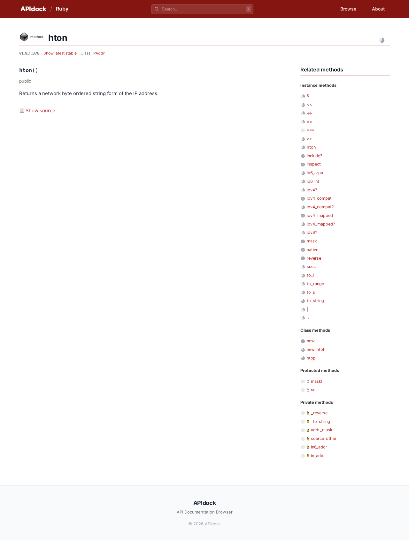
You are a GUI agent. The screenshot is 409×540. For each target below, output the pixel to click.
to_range (315, 283)
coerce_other (323, 438)
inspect (314, 164)
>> (309, 138)
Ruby (62, 8)
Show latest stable (60, 53)
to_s (311, 292)
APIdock (33, 9)
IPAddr (98, 53)
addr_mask (321, 429)
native (312, 249)
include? (314, 155)
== (309, 121)
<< (309, 104)
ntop (311, 358)
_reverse (319, 413)
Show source (40, 110)
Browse (348, 8)
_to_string (320, 421)
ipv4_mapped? (321, 224)
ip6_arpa (315, 172)
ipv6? (312, 232)
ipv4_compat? (320, 206)
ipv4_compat (319, 198)
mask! (316, 381)
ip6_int (313, 181)
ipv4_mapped (320, 215)
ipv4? (312, 190)
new (310, 340)
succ (311, 266)
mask (312, 241)
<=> (309, 113)
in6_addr (319, 447)
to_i (310, 275)
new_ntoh (316, 349)
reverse (314, 258)
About (378, 8)
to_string (315, 300)
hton (311, 147)
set (314, 389)
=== (310, 130)
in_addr (318, 455)
